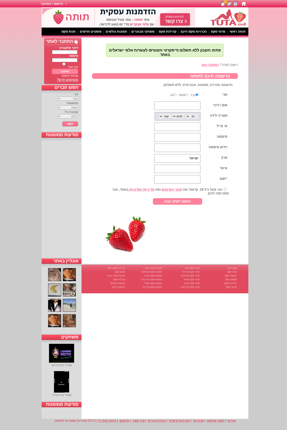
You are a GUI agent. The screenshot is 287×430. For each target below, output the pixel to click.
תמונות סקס (231, 275)
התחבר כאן (210, 65)
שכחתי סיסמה (70, 75)
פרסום (124, 420)
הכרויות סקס (230, 283)
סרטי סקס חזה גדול (190, 287)
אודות (231, 420)
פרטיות (198, 420)
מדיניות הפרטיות (141, 189)
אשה (182, 95)
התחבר (65, 71)
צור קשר (138, 420)
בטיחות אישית (179, 420)
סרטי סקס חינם (192, 268)
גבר (193, 95)
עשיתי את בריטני (61, 365)
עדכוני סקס (231, 287)
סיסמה (73, 55)
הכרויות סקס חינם (116, 268)
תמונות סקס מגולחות (151, 272)
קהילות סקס (119, 279)
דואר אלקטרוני (68, 47)
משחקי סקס (231, 279)
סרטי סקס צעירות (191, 272)
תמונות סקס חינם (153, 268)
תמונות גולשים (118, 283)
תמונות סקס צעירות (152, 287)
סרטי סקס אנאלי (192, 279)
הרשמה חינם (118, 287)
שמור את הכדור (61, 395)
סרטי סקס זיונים (192, 283)
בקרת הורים (157, 420)
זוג (172, 95)
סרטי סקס (232, 272)
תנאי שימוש (215, 420)
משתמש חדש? (67, 80)
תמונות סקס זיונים (153, 275)
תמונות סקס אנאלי (153, 283)
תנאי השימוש (172, 189)
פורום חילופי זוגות (116, 275)
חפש (70, 124)
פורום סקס (120, 272)
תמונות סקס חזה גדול (151, 279)
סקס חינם (232, 268)
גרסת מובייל (107, 420)
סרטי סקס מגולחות (190, 275)
